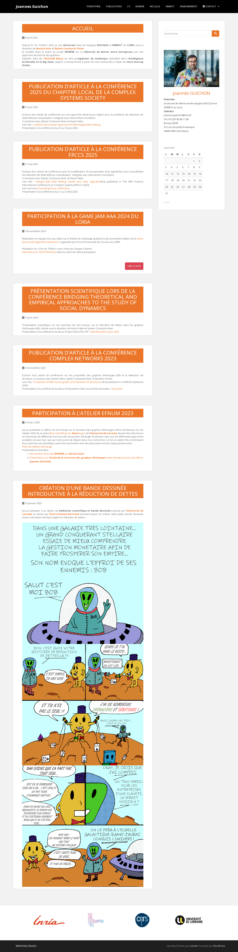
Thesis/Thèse (93, 6)
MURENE (140, 6)
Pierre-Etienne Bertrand (64, 514)
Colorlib (193, 946)
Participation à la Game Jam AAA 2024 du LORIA (83, 218)
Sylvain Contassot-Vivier (69, 48)
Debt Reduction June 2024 (104, 331)
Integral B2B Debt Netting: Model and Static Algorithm (68, 181)
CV (128, 6)
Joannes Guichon (32, 6)
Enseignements (188, 6)
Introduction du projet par (57, 453)
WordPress (219, 946)
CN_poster (117, 388)
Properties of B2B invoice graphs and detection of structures (67, 382)
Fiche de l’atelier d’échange (37, 446)
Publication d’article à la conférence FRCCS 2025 (83, 151)
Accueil (82, 28)
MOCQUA (155, 6)
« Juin (167, 202)
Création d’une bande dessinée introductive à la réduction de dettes (83, 490)
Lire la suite (134, 266)
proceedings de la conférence (53, 188)
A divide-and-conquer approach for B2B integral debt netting (66, 124)
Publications (114, 6)
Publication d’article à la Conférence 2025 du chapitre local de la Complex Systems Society (83, 92)
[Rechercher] (215, 33)
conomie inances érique (67, 433)
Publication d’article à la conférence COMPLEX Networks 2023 (83, 355)
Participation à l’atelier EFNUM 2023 (82, 413)
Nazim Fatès (43, 48)
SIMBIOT (170, 6)
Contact (210, 6)
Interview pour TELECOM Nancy (39, 252)
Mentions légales (26, 946)
